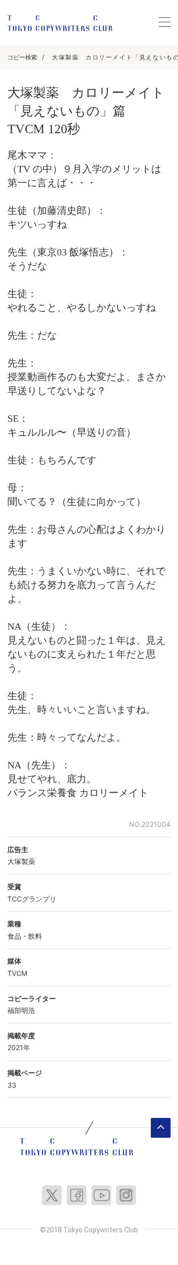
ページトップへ (161, 1128)
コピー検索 (22, 57)
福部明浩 (21, 1010)
